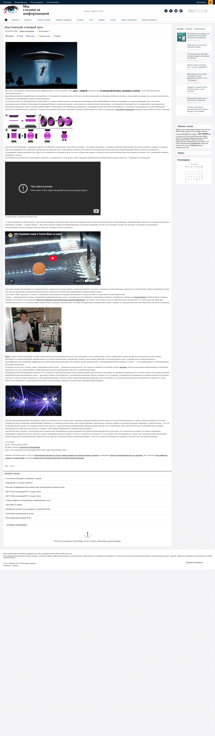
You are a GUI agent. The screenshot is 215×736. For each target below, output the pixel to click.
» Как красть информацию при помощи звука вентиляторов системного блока (34, 487)
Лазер (7, 356)
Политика (27, 20)
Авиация (198, 129)
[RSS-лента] (166, 11)
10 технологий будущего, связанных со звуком (120, 90)
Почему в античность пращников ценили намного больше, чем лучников (197, 109)
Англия (207, 129)
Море (206, 138)
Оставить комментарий (16, 525)
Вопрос (183, 131)
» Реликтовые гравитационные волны (19, 513)
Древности (189, 131)
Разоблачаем (190, 141)
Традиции (194, 145)
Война (178, 131)
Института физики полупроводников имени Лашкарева (61, 300)
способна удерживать (124, 109)
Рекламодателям (21, 2)
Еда (195, 131)
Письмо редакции (36, 2)
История (80, 20)
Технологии (186, 145)
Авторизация (201, 2)
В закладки (7, 2)
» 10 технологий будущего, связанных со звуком (22, 478)
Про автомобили (53, 2)
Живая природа (202, 131)
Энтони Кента (140, 297)
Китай (191, 136)
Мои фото (200, 138)
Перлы (188, 140)
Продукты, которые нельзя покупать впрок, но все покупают (197, 89)
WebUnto (15, 565)
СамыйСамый (184, 143)
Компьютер (197, 136)
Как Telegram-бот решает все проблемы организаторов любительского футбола (198, 36)
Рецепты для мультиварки (185, 129)
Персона (194, 140)
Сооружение (194, 143)
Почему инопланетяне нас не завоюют (126, 455)
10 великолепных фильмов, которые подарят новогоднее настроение (198, 56)
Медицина (193, 138)
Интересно (186, 134)
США (177, 143)
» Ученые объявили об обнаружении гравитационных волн (27, 500)
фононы (123, 367)
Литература (185, 138)
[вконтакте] (176, 11)
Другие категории (149, 20)
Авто (203, 129)
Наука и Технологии (129, 20)
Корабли (204, 136)
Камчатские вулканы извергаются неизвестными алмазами (58, 458)
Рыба (203, 141)
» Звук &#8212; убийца (13, 504)
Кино (187, 136)
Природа (15, 20)
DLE (20, 563)
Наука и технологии (27, 31)
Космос (113, 20)
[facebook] (171, 11)
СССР (91, 20)
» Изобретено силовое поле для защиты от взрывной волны (27, 509)
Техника (178, 145)
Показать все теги (182, 147)
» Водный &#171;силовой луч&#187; (18, 483)
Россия (198, 141)
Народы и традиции (63, 20)
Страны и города (43, 20)
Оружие (102, 20)
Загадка (178, 134)
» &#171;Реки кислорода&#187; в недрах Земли (22, 491)
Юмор (201, 145)
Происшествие (181, 141)
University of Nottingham (29, 447)
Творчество (204, 143)
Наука (12, 466)
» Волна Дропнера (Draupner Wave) (17, 518)
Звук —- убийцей (80, 90)
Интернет (194, 134)
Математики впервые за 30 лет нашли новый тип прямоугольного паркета (67, 455)
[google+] (181, 11)
